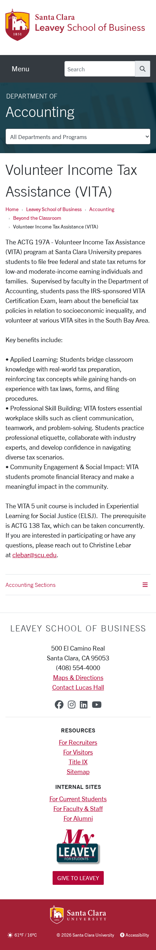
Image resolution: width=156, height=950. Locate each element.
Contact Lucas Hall (78, 687)
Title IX (78, 761)
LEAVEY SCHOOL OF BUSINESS (78, 628)
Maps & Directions (78, 677)
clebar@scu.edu (34, 554)
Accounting (101, 209)
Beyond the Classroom (37, 218)
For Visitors (78, 752)
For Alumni (78, 818)
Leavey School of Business (54, 209)
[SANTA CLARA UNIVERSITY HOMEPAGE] (78, 915)
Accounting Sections (30, 584)
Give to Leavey (78, 877)
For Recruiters (78, 742)
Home (12, 209)
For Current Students (78, 798)
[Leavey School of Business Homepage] (75, 36)
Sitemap (78, 771)
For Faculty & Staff (78, 808)
